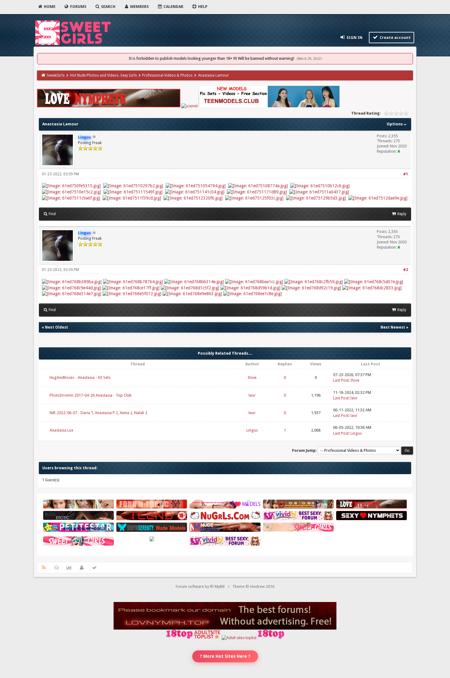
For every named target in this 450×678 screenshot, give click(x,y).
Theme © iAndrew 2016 (253, 586)
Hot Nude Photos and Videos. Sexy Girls (103, 75)
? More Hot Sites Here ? (225, 656)
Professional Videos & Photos (167, 75)
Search (107, 6)
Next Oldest (56, 327)
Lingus (252, 430)
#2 (405, 270)
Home (49, 6)
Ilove (252, 377)
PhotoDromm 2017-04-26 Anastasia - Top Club (91, 395)
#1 (405, 174)
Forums (77, 6)
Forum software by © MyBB (200, 586)
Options (395, 124)
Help (202, 6)
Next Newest (393, 327)
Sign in (354, 37)
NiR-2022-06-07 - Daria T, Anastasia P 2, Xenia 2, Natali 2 (98, 412)
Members (139, 6)
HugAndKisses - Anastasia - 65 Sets (80, 377)
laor (252, 395)
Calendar (173, 6)
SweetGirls (56, 75)
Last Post (341, 380)
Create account (395, 37)
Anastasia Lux (61, 430)
